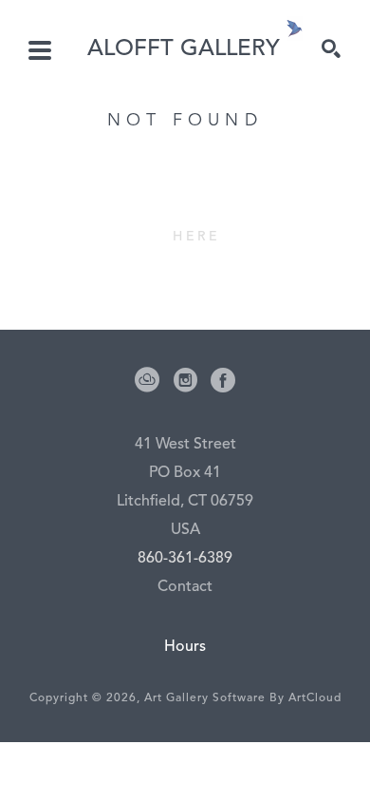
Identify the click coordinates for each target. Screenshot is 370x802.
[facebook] (223, 380)
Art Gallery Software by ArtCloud (243, 698)
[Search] (331, 48)
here (196, 236)
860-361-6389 (185, 558)
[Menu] (39, 50)
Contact (185, 587)
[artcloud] (147, 380)
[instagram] (185, 380)
